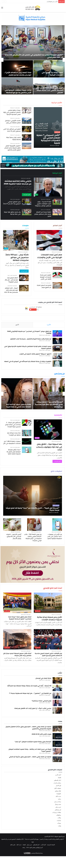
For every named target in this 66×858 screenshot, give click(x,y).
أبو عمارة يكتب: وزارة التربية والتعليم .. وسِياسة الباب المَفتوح (30, 338)
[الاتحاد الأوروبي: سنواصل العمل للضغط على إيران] (26, 121)
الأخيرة (49, 324)
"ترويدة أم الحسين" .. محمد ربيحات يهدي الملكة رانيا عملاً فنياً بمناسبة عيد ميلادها (49, 404)
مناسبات (59, 820)
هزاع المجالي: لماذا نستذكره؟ (41, 700)
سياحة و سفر (57, 801)
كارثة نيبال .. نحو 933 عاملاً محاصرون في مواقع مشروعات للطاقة (17, 257)
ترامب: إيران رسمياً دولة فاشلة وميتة (13, 138)
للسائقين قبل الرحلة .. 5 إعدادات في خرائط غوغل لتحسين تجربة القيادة (13, 424)
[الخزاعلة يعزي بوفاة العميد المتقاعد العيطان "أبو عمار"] (57, 744)
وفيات (59, 826)
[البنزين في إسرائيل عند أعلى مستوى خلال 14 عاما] (26, 129)
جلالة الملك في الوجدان (43, 678)
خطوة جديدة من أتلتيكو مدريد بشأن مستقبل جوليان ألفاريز (42, 214)
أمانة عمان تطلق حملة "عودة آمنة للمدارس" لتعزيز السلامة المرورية (19, 618)
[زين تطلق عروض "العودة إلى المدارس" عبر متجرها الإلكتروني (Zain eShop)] (57, 333)
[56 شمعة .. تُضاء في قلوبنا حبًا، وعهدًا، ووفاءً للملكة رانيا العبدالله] (57, 688)
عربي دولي (58, 807)
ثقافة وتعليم (58, 791)
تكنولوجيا (59, 793)
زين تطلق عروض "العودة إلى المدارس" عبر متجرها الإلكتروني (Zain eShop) (29, 332)
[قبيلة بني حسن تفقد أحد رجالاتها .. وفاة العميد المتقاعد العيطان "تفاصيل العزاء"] (57, 751)
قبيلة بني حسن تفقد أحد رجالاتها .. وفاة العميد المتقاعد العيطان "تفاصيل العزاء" (30, 750)
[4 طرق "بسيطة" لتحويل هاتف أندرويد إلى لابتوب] (57, 356)
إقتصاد (59, 777)
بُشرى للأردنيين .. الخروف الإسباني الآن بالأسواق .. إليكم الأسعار (13, 536)
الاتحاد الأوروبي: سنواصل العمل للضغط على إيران (13, 121)
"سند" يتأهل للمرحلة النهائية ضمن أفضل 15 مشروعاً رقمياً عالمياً (14, 451)
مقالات (59, 817)
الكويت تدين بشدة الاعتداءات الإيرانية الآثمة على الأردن (45, 277)
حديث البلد (58, 796)
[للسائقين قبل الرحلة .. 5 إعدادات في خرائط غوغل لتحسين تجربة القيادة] (26, 422)
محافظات (58, 815)
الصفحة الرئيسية (51, 844)
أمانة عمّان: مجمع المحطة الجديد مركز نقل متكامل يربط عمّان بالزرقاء (17, 654)
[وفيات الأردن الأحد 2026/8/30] (57, 736)
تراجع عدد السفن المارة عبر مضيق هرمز (44, 286)
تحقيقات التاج (57, 788)
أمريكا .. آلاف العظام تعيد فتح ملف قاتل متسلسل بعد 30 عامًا (11, 290)
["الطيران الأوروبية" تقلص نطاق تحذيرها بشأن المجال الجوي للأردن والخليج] (26, 146)
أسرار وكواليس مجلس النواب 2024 (34, 847)
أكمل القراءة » (26, 194)
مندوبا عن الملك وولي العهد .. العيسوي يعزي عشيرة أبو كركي (30, 756)
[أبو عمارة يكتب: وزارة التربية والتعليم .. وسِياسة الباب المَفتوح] (57, 341)
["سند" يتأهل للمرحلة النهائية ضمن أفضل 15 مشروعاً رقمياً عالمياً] (26, 450)
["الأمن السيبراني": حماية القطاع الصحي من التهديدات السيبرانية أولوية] (48, 127)
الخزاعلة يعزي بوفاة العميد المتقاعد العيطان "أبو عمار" (33, 741)
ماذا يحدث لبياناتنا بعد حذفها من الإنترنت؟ (14, 434)
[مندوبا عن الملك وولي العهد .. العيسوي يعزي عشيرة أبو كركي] (57, 759)
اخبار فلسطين (57, 780)
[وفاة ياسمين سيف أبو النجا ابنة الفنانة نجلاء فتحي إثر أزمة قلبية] (17, 393)
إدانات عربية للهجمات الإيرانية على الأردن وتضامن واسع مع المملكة (18, 91)
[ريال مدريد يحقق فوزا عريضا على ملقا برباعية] (26, 212)
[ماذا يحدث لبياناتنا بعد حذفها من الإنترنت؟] (26, 433)
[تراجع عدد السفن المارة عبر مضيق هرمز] (57, 285)
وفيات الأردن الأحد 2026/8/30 (41, 734)
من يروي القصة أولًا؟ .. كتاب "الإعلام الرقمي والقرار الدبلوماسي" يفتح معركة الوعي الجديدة (33, 537)
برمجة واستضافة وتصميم (37, 853)
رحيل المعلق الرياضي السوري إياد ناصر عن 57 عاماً (12, 202)
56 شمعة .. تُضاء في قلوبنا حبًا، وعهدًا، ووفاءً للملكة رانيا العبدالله (29, 685)
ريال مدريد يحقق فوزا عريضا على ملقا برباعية (12, 213)
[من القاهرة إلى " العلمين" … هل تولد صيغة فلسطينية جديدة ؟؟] (57, 695)
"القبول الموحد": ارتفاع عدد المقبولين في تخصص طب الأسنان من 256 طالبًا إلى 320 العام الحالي (34, 56)
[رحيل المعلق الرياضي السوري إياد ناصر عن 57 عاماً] (26, 202)
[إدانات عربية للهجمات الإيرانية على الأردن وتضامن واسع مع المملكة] (17, 86)
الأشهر (17, 324)
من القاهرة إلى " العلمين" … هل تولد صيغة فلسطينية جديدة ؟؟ (30, 693)
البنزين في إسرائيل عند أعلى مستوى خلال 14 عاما (12, 130)
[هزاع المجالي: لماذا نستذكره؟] (57, 703)
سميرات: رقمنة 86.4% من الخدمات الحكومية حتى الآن (12, 442)
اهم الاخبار (58, 785)
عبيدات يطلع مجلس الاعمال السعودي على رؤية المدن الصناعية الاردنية (12, 112)
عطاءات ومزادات (56, 812)
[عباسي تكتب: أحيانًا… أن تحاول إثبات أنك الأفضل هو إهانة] (57, 710)
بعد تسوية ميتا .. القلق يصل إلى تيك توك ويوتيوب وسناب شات (49, 446)
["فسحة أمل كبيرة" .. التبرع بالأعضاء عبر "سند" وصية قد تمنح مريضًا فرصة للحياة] (32, 496)
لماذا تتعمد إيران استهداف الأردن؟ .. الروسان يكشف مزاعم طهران (17, 73)
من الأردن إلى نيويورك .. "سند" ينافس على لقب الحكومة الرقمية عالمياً (54, 536)
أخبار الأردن (58, 775)
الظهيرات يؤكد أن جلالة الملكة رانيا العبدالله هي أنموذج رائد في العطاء (27, 361)
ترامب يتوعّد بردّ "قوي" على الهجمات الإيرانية (52, 73)
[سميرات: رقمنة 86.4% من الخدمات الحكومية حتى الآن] (26, 441)
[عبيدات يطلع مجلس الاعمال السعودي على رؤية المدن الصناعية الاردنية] (26, 110)
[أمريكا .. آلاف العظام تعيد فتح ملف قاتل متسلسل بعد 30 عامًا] (24, 288)
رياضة (59, 799)
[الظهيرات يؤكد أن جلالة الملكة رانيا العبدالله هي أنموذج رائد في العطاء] (57, 363)
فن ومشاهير (58, 809)
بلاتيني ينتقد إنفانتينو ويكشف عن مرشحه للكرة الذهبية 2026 (17, 182)
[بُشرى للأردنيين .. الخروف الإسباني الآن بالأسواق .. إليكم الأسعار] (12, 524)
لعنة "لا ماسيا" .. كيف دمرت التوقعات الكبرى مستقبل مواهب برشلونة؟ (43, 203)
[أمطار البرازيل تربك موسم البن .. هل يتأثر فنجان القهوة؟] (24, 278)
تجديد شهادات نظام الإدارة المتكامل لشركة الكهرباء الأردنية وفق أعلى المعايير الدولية (27, 347)
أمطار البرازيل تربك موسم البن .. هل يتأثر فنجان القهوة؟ (11, 279)
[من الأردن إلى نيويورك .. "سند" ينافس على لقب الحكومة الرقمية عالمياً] (57, 524)
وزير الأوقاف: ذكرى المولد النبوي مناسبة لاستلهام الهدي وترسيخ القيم (48, 654)
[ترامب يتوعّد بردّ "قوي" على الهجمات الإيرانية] (49, 68)
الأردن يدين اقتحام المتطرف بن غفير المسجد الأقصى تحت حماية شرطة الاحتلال (49, 90)
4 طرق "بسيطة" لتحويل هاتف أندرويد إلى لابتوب (35, 354)
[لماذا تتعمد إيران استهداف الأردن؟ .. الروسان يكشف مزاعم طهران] (17, 68)
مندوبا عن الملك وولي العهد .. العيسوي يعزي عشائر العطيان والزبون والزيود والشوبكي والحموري (28, 727)
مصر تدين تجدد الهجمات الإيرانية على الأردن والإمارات (49, 256)
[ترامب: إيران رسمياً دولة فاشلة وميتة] (26, 137)
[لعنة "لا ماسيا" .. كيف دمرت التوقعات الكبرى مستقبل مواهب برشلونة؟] (57, 202)
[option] (33, 59)
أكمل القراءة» (57, 268)
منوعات (59, 823)
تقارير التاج (12, 844)
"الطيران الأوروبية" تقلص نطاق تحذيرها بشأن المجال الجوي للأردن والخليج (12, 147)
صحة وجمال (58, 804)
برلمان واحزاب (57, 783)
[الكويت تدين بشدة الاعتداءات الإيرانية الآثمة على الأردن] (57, 275)
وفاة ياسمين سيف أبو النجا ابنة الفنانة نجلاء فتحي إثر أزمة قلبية (18, 405)
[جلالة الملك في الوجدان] (57, 680)
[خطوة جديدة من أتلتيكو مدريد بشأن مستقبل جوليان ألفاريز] (57, 212)
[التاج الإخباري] (33, 7)
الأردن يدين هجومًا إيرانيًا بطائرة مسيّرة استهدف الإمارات (44, 1)
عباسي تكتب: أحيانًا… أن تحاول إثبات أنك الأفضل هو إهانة (32, 708)
